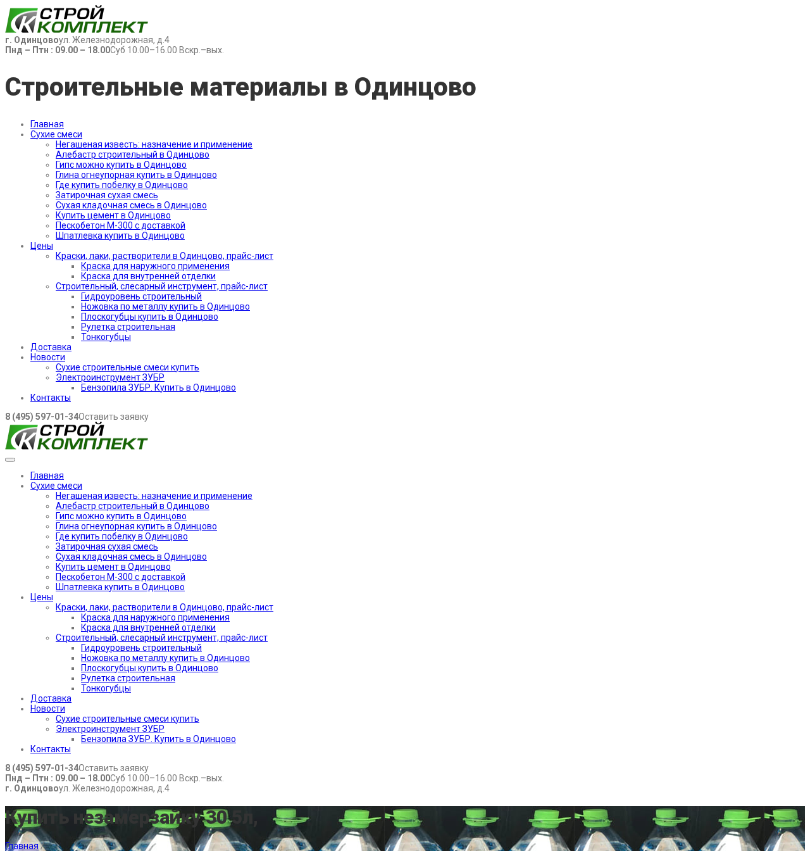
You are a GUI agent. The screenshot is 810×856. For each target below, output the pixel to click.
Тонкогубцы (106, 337)
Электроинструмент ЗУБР (110, 377)
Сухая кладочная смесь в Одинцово (131, 205)
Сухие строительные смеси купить (127, 367)
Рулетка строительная (128, 327)
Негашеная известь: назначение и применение (154, 144)
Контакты (50, 398)
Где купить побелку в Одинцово (122, 185)
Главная (47, 124)
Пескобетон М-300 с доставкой (120, 225)
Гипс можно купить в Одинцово (121, 165)
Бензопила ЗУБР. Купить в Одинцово (158, 387)
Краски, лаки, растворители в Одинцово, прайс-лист (164, 256)
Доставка (51, 347)
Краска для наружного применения (155, 266)
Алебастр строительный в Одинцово (132, 154)
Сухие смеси (56, 134)
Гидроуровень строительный (141, 296)
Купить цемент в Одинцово (113, 215)
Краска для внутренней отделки (148, 276)
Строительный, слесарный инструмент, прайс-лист (162, 286)
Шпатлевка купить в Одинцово (120, 235)
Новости (47, 357)
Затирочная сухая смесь (107, 195)
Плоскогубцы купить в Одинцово (149, 317)
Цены (41, 246)
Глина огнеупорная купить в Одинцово (136, 175)
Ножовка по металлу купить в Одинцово (165, 306)
